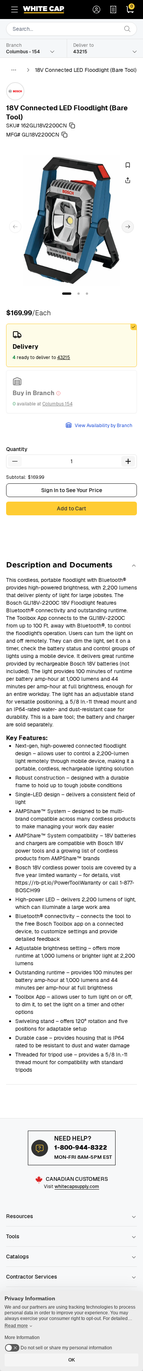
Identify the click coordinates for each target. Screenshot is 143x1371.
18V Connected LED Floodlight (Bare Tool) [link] (86, 70)
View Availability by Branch (103, 426)
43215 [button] (63, 357)
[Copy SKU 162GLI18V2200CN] (72, 125)
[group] (71, 220)
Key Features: (27, 738)
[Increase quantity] (128, 461)
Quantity (16, 449)
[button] (66, 293)
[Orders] (113, 9)
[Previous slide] (15, 227)
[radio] (71, 345)
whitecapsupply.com (77, 1187)
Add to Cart (71, 508)
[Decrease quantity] (15, 461)
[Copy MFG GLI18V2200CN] (64, 134)
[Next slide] (128, 227)
